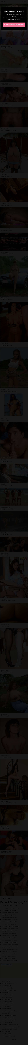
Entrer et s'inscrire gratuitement (14, 24)
